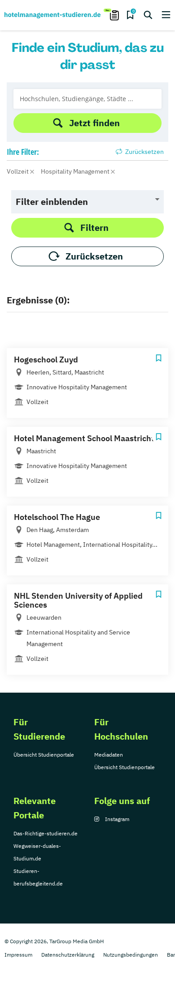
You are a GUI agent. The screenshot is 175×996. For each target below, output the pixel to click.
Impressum (18, 954)
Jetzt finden (94, 123)
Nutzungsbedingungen (130, 954)
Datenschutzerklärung (67, 954)
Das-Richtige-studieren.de (45, 833)
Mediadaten (108, 754)
